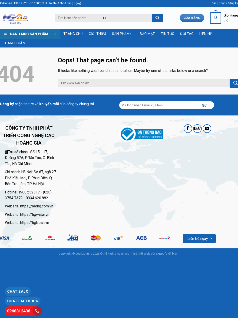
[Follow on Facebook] (188, 128)
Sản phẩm (120, 34)
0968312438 (18, 310)
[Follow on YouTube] (207, 128)
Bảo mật (147, 34)
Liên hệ (205, 34)
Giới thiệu (97, 34)
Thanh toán (14, 43)
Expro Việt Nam (167, 253)
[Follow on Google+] (197, 128)
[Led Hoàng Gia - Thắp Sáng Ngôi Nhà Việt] (15, 18)
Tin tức (167, 34)
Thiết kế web (140, 253)
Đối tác (186, 34)
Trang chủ (73, 34)
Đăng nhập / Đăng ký (225, 3)
